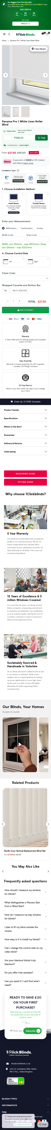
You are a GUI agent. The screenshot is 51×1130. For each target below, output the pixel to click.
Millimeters (11, 228)
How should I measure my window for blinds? (23, 892)
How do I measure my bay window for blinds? (23, 916)
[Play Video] (20, 744)
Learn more (28, 163)
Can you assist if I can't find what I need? (22, 983)
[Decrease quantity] (8, 300)
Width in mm (7, 235)
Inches (40, 228)
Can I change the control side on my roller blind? (24, 949)
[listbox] (25, 278)
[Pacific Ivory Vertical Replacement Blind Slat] (25, 817)
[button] (4, 34)
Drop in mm (32, 235)
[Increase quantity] (19, 300)
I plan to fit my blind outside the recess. (21, 929)
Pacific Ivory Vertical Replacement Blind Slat (25, 851)
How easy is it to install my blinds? (22, 939)
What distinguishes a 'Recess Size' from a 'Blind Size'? (22, 904)
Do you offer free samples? (19, 972)
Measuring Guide (25, 474)
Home (4, 40)
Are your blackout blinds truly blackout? (20, 962)
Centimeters (26, 228)
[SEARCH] (9, 34)
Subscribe (32, 1031)
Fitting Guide (25, 482)
